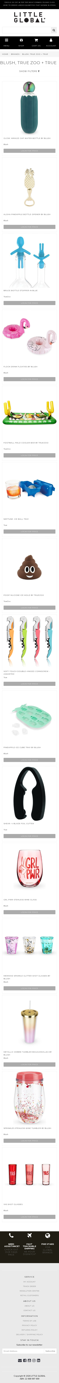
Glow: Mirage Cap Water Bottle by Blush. (27, 138)
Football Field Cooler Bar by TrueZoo (26, 443)
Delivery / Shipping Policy (29, 1335)
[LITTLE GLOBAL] (29, 16)
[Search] (54, 30)
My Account (29, 1282)
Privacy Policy (29, 1325)
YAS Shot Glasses (13, 1204)
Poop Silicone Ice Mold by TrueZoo (24, 595)
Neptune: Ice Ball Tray (16, 519)
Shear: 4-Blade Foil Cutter (19, 823)
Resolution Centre (29, 1291)
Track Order (29, 1286)
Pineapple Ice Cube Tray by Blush (22, 747)
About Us (29, 1306)
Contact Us (29, 1310)
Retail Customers (29, 1295)
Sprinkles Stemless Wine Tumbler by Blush (27, 1128)
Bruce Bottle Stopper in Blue (21, 290)
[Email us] (20, 1360)
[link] (25, 1360)
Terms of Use (29, 1321)
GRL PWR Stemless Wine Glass (20, 900)
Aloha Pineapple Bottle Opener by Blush (27, 214)
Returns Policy (30, 1330)
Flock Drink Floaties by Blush (21, 367)
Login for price (29, 151)
